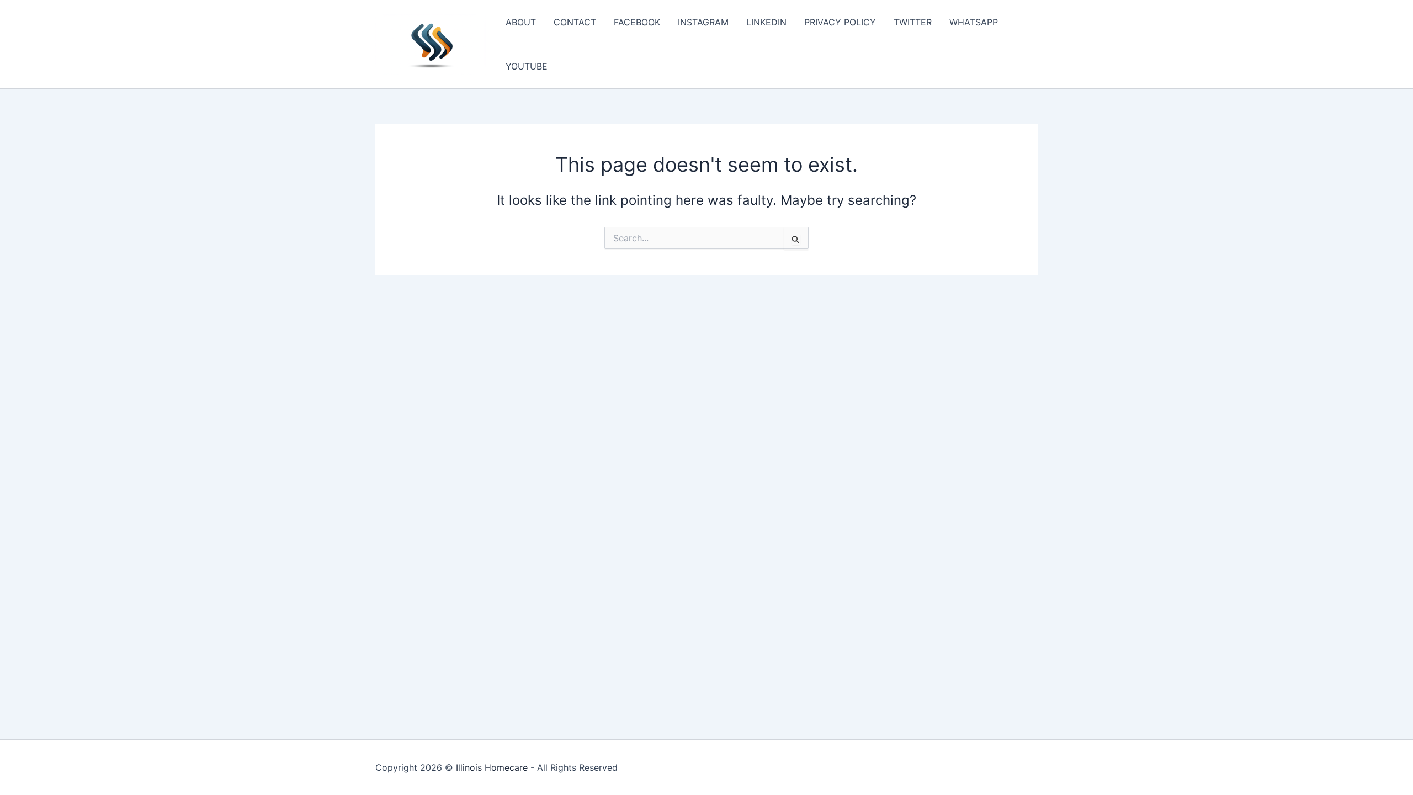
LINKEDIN (766, 22)
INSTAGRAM (703, 22)
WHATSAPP (973, 22)
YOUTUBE (527, 66)
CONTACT (575, 22)
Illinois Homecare (492, 767)
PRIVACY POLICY (840, 22)
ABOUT (521, 22)
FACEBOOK (637, 22)
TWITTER (913, 22)
